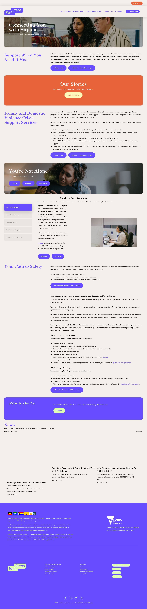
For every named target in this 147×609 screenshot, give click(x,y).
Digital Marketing (83, 602)
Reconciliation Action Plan (86, 571)
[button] (58, 68)
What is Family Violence (51, 571)
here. (46, 530)
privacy (105, 357)
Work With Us (83, 574)
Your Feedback (83, 569)
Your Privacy (83, 564)
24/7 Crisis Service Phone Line (53, 564)
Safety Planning (49, 569)
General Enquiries (49, 574)
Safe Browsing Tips (50, 567)
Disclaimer (82, 567)
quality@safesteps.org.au (122, 363)
